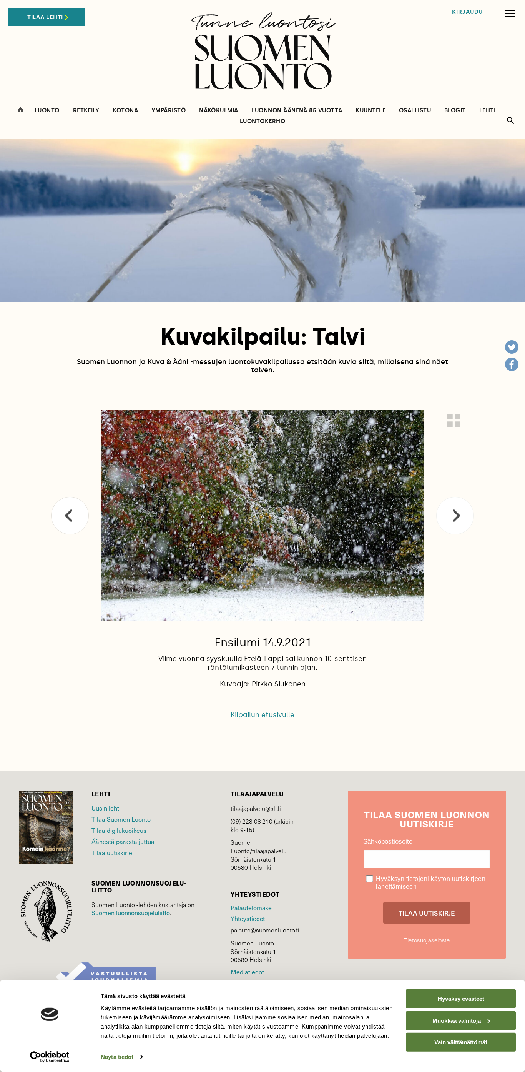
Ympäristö (168, 110)
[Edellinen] (70, 515)
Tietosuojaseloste (427, 940)
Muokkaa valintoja (456, 1020)
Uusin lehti (106, 807)
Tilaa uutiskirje (111, 852)
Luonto (47, 110)
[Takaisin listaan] (453, 420)
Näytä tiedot (117, 1057)
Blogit (455, 110)
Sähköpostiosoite (387, 841)
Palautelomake (251, 907)
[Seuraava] (455, 515)
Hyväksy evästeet (461, 998)
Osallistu (415, 110)
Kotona (125, 110)
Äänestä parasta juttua (123, 841)
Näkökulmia (218, 110)
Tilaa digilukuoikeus (118, 830)
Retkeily (86, 110)
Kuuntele (370, 110)
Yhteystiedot (248, 918)
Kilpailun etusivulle (262, 715)
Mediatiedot (247, 971)
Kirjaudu (467, 12)
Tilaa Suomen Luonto (121, 819)
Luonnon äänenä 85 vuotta (297, 110)
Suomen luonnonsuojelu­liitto (130, 912)
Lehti (487, 110)
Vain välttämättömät (460, 1042)
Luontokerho (262, 121)
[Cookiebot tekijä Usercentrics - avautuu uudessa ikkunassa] (49, 1057)
